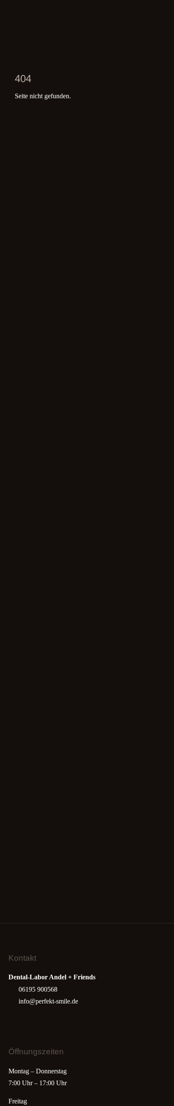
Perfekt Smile (25, 19)
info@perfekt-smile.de (48, 1001)
